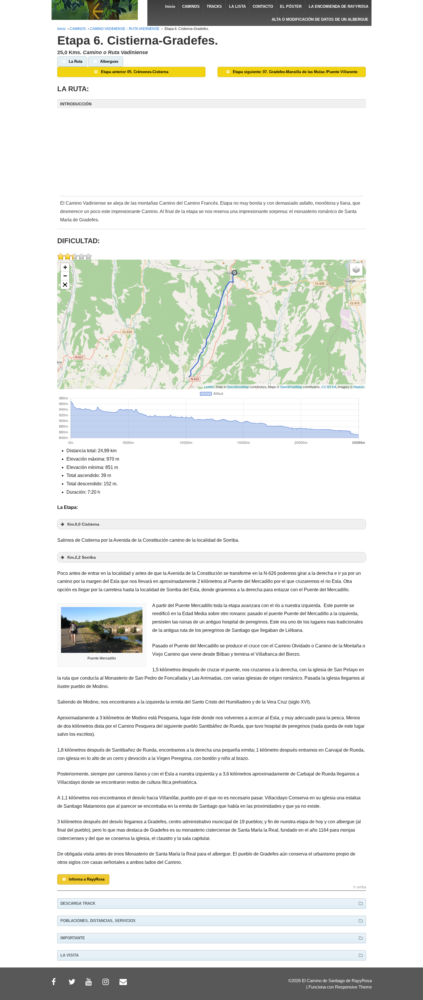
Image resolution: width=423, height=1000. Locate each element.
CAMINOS (191, 6)
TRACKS (214, 6)
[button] (211, 104)
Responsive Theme (353, 987)
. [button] (83, 524)
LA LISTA (237, 6)
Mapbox (359, 386)
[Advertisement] (211, 156)
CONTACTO (263, 6)
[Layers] (356, 269)
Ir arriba (359, 887)
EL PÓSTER (291, 6)
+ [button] (65, 267)
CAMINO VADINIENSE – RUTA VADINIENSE (124, 29)
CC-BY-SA (328, 386)
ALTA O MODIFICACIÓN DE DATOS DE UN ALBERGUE (320, 19)
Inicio (170, 6)
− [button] (65, 276)
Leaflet (209, 386)
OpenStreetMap (238, 386)
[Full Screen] (65, 284)
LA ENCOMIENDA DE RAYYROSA (338, 6)
